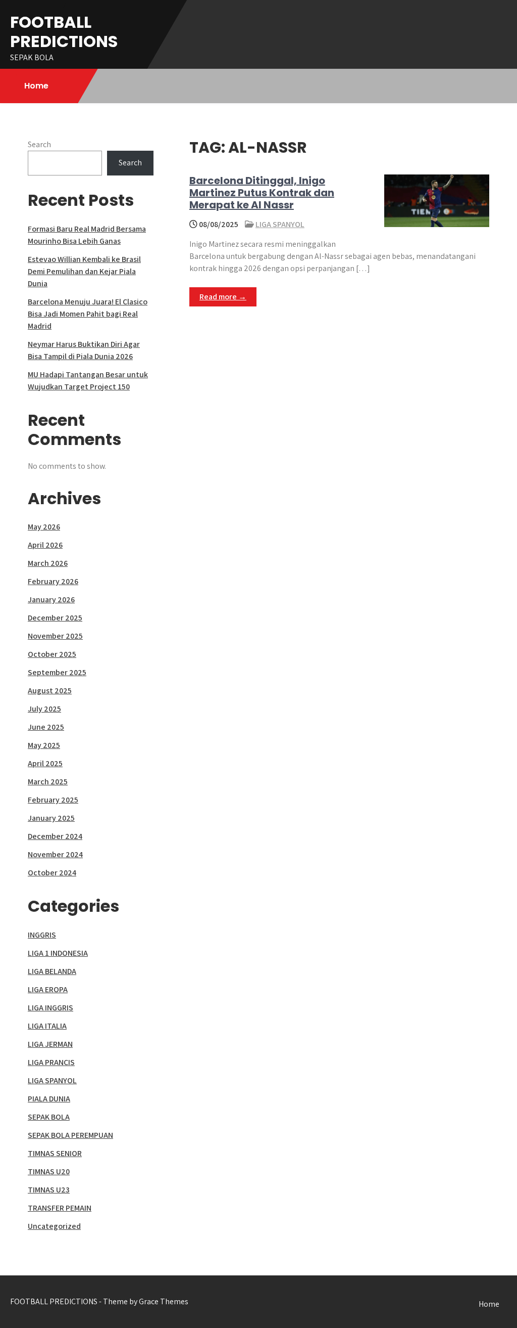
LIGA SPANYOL (279, 224)
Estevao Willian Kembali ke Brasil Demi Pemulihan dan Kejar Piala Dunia (84, 271)
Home (36, 86)
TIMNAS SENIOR (55, 1153)
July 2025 (44, 708)
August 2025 (50, 690)
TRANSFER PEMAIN (59, 1208)
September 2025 (57, 672)
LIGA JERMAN (50, 1044)
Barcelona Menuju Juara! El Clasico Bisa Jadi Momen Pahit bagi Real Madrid (87, 313)
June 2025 (46, 727)
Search (39, 144)
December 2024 (55, 836)
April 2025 (45, 763)
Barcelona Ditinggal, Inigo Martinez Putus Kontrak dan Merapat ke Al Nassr (261, 192)
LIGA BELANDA (52, 971)
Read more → (222, 296)
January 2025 (51, 818)
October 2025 (52, 654)
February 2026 (53, 581)
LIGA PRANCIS (51, 1062)
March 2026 (48, 563)
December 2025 (55, 617)
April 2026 (45, 545)
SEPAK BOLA (49, 1117)
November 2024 (55, 854)
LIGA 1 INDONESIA (58, 953)
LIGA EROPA (48, 989)
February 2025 (53, 799)
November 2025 (55, 636)
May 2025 (44, 745)
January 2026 (51, 599)
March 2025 (48, 781)
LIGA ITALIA (47, 1026)
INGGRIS (42, 934)
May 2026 (44, 526)
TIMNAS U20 (49, 1171)
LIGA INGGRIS (50, 1007)
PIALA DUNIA (49, 1098)
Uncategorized (54, 1226)
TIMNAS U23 (49, 1189)
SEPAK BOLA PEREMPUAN (70, 1135)
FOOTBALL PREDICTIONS (64, 32)
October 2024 (52, 872)
